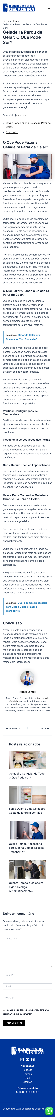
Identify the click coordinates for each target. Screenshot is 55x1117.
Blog (27, 1077)
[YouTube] (27, 1059)
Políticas (27, 1069)
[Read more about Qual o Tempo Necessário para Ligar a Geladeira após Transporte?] (27, 829)
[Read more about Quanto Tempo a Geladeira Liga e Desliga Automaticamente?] (27, 869)
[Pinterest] (33, 1059)
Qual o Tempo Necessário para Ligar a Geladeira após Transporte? (26, 847)
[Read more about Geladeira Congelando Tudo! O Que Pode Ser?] (27, 759)
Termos (27, 1073)
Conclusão (12, 132)
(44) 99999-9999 (29, 1092)
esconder (21, 115)
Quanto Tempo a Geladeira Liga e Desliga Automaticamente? (26, 887)
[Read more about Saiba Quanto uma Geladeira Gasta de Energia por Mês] (27, 794)
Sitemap (27, 1081)
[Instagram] (22, 1059)
